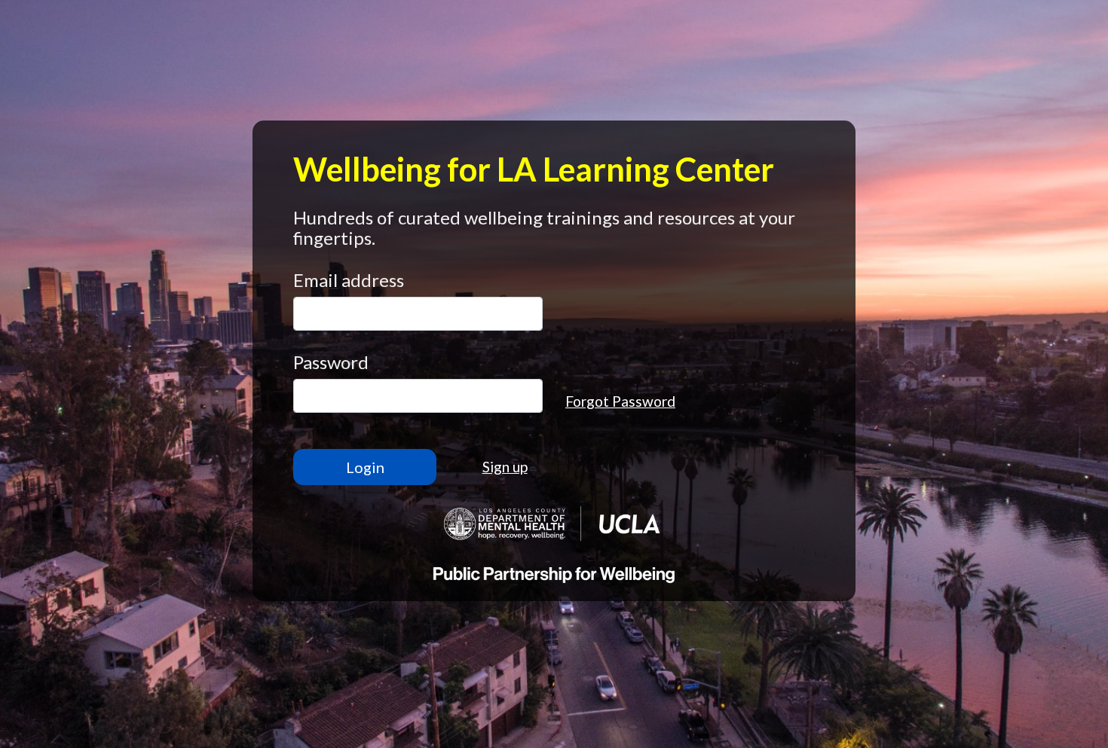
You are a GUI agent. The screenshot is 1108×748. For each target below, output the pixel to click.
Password (331, 362)
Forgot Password (620, 401)
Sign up (505, 466)
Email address (348, 280)
